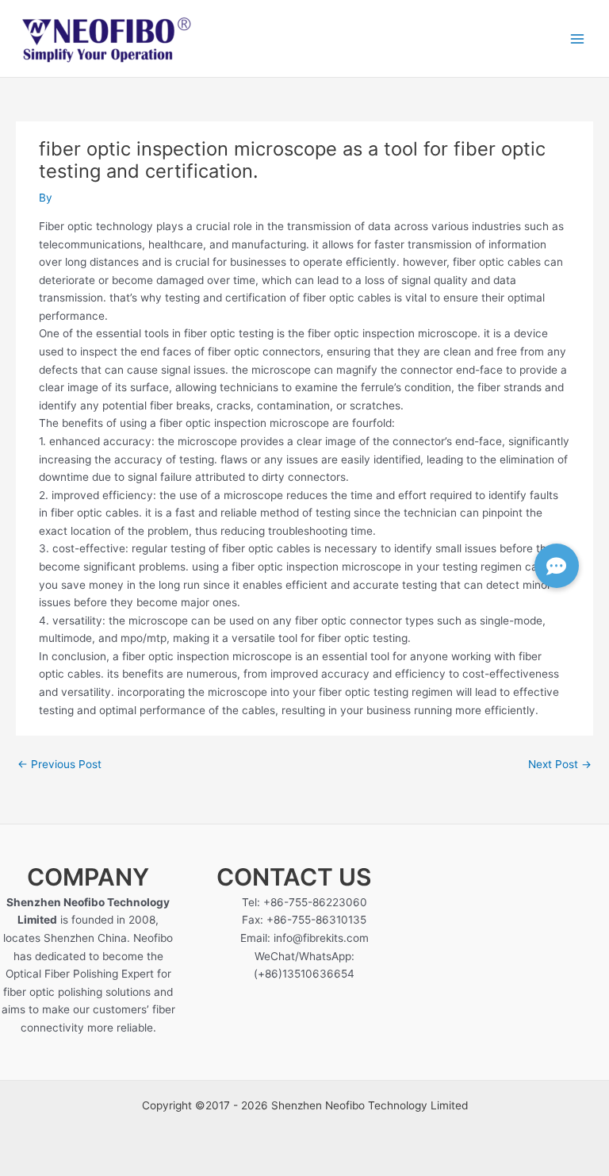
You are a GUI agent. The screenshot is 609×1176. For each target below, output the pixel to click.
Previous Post (59, 764)
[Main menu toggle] (577, 38)
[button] (556, 566)
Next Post (560, 764)
